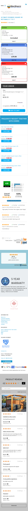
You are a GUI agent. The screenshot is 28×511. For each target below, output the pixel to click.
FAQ (2, 334)
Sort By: (19, 391)
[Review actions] (24, 414)
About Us (3, 317)
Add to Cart (15, 110)
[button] (14, 102)
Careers (3, 324)
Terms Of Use (4, 322)
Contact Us (3, 351)
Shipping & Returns (5, 320)
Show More (20, 435)
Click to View (6, 131)
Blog (2, 332)
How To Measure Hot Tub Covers (9, 329)
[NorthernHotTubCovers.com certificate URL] (20, 265)
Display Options (8, 240)
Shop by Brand (4, 331)
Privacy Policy (4, 321)
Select (14, 41)
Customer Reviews (5, 318)
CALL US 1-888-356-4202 (6, 358)
